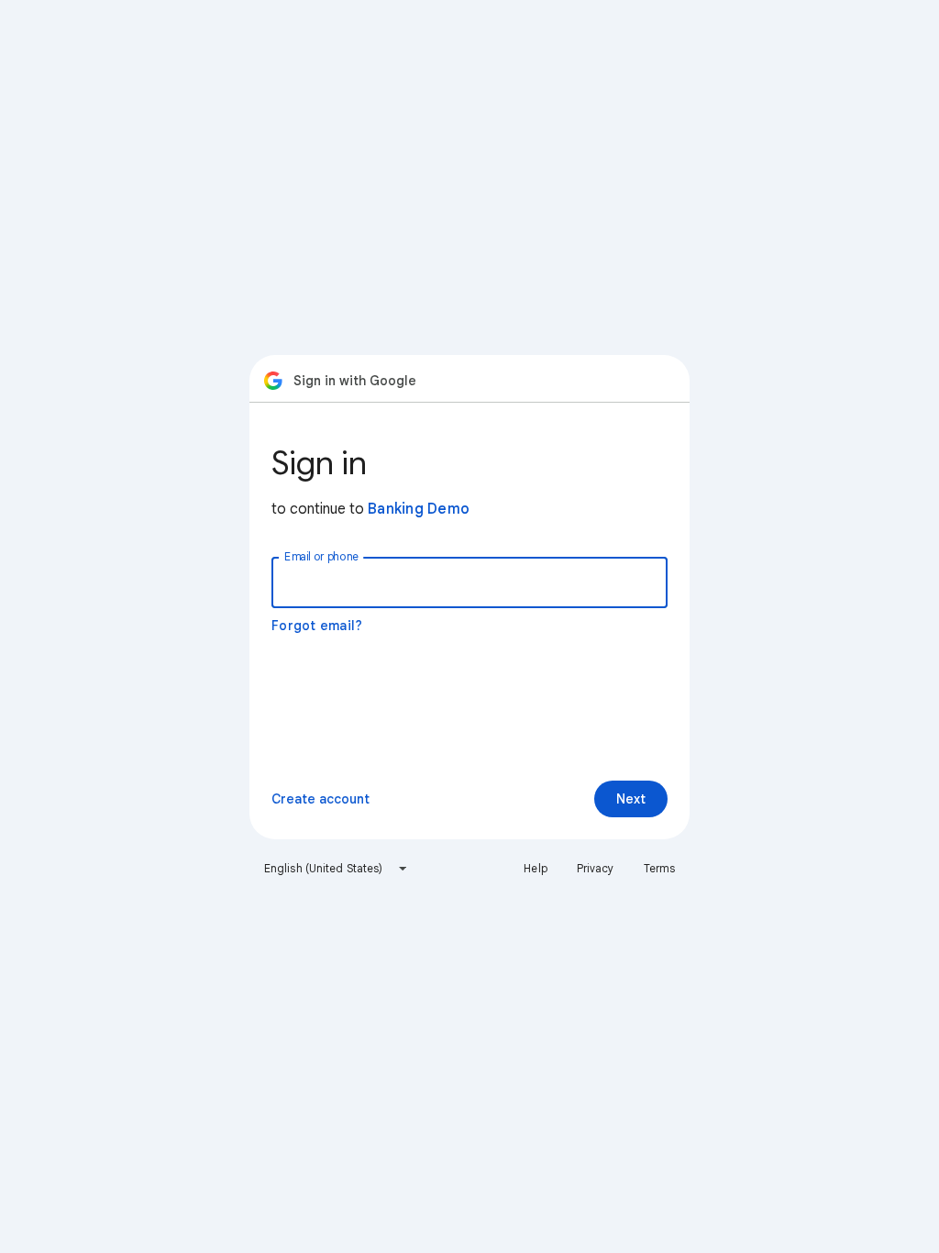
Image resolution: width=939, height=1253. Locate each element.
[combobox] (336, 868)
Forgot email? (316, 625)
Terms (660, 868)
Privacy (595, 868)
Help (535, 868)
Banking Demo (419, 509)
